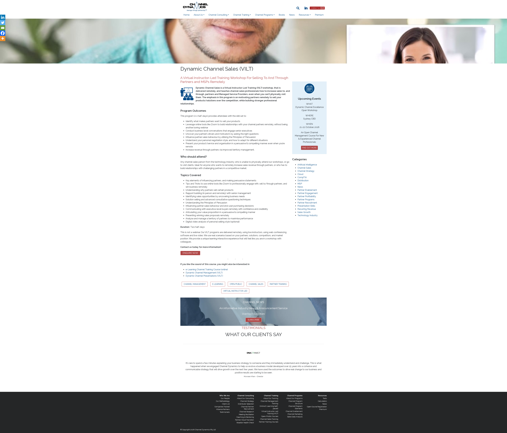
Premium (319, 15)
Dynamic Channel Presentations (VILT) (204, 276)
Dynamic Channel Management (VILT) (204, 272)
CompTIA (302, 177)
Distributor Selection (246, 404)
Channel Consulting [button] (217, 15)
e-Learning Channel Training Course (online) (207, 269)
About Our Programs (294, 398)
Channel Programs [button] (264, 15)
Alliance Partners (223, 409)
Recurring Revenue (306, 209)
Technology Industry (307, 215)
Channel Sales (304, 168)
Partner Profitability (306, 196)
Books (282, 15)
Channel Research (247, 412)
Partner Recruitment (307, 202)
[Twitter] (2, 22)
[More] (2, 38)
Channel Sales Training (269, 419)
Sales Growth (304, 212)
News (292, 15)
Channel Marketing (295, 414)
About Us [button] (198, 15)
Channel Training (271, 396)
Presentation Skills (306, 206)
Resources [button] (304, 15)
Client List (226, 404)
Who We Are (224, 396)
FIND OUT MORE (309, 148)
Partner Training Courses (268, 422)
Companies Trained (222, 407)
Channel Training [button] (241, 15)
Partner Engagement (307, 193)
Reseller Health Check (245, 423)
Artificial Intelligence (307, 164)
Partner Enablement (307, 190)
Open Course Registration (317, 407)
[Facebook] (2, 33)
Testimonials (225, 412)
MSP (299, 183)
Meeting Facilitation (246, 414)
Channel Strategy (305, 171)
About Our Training (270, 398)
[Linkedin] (2, 17)
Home (186, 15)
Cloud (300, 174)
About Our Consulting (245, 398)
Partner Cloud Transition (244, 420)
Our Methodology (223, 401)
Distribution (303, 180)
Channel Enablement (294, 411)
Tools (325, 398)
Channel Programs (294, 396)
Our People (225, 398)
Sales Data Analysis (294, 417)
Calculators (322, 401)
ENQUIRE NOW (190, 253)
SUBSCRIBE (253, 320)
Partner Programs (305, 199)
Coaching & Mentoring (245, 417)
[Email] (2, 27)
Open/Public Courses (269, 416)
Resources (322, 396)
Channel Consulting (245, 396)
